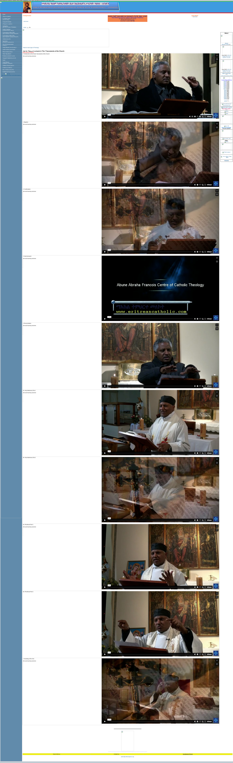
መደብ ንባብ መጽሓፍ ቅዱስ (226, 75)
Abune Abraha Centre (225, 44)
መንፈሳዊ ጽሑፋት (226, 105)
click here (26, 20)
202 (225, 81)
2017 (225, 89)
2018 (225, 87)
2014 (225, 92)
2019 (225, 86)
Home (24, 27)
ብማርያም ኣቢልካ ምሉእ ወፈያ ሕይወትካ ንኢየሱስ (226, 56)
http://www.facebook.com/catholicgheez (11, 75)
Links (226, 109)
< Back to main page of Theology (31, 47)
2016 (225, 90)
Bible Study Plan (226, 73)
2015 (225, 91)
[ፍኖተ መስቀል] (226, 149)
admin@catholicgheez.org (127, 756)
